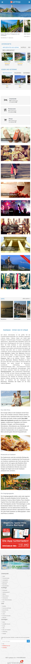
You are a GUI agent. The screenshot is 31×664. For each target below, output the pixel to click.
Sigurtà (3, 502)
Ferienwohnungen (5, 578)
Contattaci (4, 647)
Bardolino (4, 606)
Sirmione (4, 611)
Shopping (4, 633)
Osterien (26, 73)
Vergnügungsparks (6, 592)
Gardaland (4, 500)
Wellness (4, 594)
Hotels (3, 576)
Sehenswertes (5, 597)
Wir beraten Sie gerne (11, 47)
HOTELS (23, 47)
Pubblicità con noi (6, 645)
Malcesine (4, 617)
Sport (3, 601)
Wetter (3, 622)
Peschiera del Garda (6, 615)
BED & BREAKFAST (9, 50)
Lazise (3, 613)
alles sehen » (26, 298)
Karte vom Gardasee (6, 629)
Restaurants (7, 73)
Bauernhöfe (4, 583)
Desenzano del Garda (6, 608)
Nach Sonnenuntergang (7, 599)
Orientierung (4, 631)
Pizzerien (17, 73)
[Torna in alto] (26, 659)
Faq (3, 643)
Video (3, 627)
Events (3, 625)
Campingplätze (5, 580)
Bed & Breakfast (5, 585)
